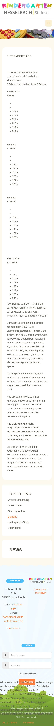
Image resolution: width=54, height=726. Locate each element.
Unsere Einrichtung (18, 499)
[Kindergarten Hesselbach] (27, 9)
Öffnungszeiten (16, 511)
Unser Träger (15, 505)
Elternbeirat (14, 527)
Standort (13, 628)
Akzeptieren (9, 722)
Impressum (40, 593)
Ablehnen (28, 722)
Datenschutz (40, 589)
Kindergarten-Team (18, 522)
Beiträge (12, 516)
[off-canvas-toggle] (48, 23)
